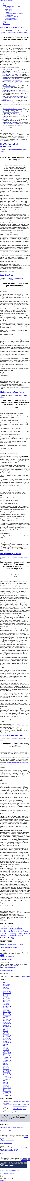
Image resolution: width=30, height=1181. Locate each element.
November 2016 (7, 1057)
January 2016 (6, 1072)
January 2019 (6, 1020)
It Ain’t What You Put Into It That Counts (13, 72)
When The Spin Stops (8, 100)
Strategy (20, 32)
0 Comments (13, 31)
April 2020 (6, 1009)
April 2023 (6, 997)
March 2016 (6, 1069)
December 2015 (7, 1073)
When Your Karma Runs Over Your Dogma (14, 114)
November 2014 (7, 1092)
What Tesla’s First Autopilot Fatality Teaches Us (15, 89)
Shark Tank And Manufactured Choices (13, 81)
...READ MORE (13, 965)
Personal (10, 933)
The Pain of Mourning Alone (10, 75)
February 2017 (7, 1053)
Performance (21, 738)
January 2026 (6, 984)
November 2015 (7, 1074)
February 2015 (7, 1088)
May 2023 (5, 996)
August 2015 (6, 1079)
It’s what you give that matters (15, 1112)
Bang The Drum (6, 275)
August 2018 (6, 1028)
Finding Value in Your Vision (12, 392)
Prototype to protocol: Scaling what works (9, 947)
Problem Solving (11, 935)
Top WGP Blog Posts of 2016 (12, 27)
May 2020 (5, 1007)
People (25, 931)
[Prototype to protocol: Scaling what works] (11, 944)
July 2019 (5, 1017)
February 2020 (7, 1012)
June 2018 (5, 1031)
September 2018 (7, 1026)
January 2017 (6, 1054)
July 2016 (5, 1063)
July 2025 (5, 987)
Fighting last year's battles (6, 959)
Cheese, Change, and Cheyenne (11, 112)
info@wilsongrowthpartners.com (10, 1170)
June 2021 (5, 1001)
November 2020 (7, 1004)
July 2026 (5, 982)
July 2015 (5, 1080)
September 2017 (7, 1042)
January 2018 (6, 1036)
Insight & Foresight (15, 928)
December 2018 (7, 1022)
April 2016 (6, 1067)
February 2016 (7, 1070)
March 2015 (6, 1086)
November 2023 (7, 993)
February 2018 (7, 1035)
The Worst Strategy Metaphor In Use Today (14, 96)
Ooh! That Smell (7, 119)
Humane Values (4, 928)
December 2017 (7, 1038)
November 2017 (7, 1039)
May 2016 (5, 1066)
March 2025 (6, 988)
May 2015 (5, 1083)
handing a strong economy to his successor (17, 762)
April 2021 (6, 1003)
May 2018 (5, 1032)
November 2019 (7, 1015)
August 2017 (6, 1044)
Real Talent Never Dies (9, 86)
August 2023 (6, 994)
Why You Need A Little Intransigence (9, 145)
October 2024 (6, 990)
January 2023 (6, 998)
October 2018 (6, 1025)
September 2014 (7, 1095)
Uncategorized (17, 937)
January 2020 (6, 1013)
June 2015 (5, 1082)
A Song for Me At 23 (8, 69)
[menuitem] (16, 3)
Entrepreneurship (23, 926)
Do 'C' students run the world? (7, 970)
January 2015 (6, 1089)
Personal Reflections (17, 933)
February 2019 (7, 1019)
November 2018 (7, 1023)
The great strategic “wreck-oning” (21, 1104)
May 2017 (5, 1048)
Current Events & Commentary (9, 927)
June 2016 (5, 1064)
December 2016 (7, 1055)
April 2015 (6, 1085)
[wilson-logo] (6, 0)
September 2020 (7, 1006)
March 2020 (6, 1010)
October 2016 (6, 1058)
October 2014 (6, 1094)
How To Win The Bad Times (11, 735)
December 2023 (7, 991)
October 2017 (6, 1041)
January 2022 (6, 1000)
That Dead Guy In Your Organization (12, 109)
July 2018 (5, 1029)
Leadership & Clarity (12, 32)
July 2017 (5, 1045)
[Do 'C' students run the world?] (8, 967)
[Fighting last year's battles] (7, 956)
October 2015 (6, 1076)
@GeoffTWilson (6, 1176)
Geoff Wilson (11, 280)
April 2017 (6, 1050)
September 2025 (7, 985)
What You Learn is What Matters (11, 78)
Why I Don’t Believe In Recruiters (12, 91)
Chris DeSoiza (7, 1104)
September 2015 (7, 1077)
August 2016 (6, 1061)
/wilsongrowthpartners (7, 1173)
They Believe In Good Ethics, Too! (12, 122)
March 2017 (6, 1051)
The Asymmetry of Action (10, 554)
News (21, 931)
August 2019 (6, 1016)
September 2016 (7, 1060)
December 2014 (7, 1091)
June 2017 (5, 1047)
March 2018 (6, 1034)
